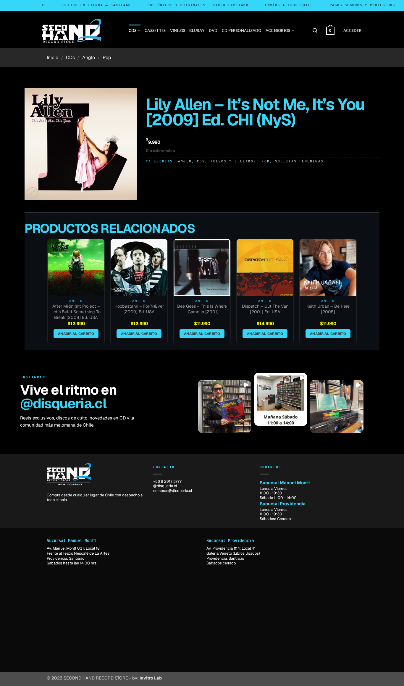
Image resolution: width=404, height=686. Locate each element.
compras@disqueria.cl (172, 490)
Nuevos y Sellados (233, 161)
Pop (107, 57)
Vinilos (177, 30)
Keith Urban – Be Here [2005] (328, 309)
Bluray (197, 30)
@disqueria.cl (63, 403)
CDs (133, 30)
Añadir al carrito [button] (76, 333)
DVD (213, 30)
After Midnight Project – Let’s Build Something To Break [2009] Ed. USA (76, 312)
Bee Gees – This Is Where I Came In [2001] (202, 309)
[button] (315, 30)
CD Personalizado (241, 30)
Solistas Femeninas (299, 161)
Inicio (52, 57)
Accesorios (278, 30)
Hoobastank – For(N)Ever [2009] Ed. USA (139, 309)
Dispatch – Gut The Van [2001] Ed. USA (265, 309)
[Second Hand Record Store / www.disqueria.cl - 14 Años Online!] (71, 31)
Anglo (88, 57)
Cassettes (155, 30)
